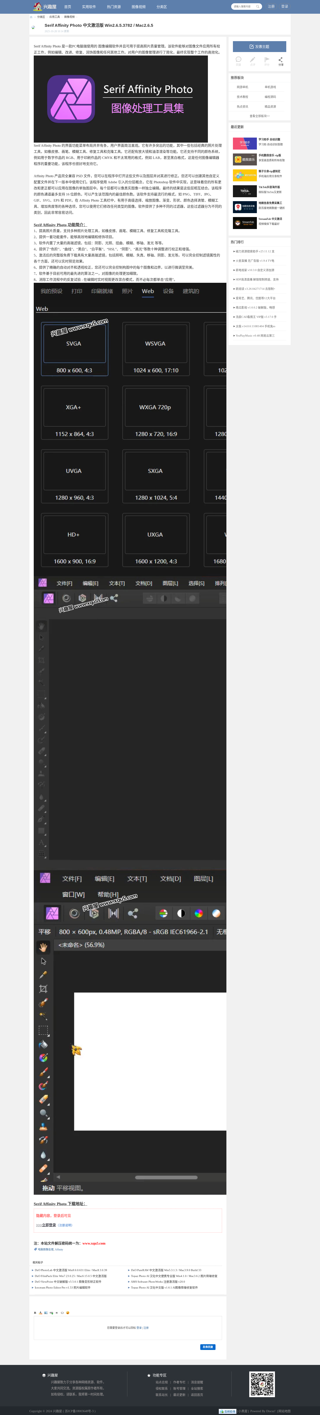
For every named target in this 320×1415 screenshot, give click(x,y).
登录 (284, 6)
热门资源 (114, 7)
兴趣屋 (31, 17)
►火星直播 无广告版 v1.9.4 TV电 (253, 260)
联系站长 (162, 1394)
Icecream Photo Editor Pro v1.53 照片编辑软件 (63, 1287)
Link (51, 1313)
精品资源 (270, 106)
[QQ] (227, 1411)
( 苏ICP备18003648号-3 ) (79, 1411)
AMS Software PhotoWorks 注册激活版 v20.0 (158, 1281)
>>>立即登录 (46, 1225)
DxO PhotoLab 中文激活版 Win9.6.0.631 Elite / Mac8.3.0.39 (71, 1270)
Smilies (68, 1313)
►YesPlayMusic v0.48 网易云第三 (254, 335)
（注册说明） (65, 1225)
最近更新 (179, 1394)
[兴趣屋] (44, 6)
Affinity (59, 1249)
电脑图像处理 (46, 1249)
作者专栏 (179, 1382)
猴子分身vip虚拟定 (269, 171)
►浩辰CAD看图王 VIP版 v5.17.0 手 (255, 316)
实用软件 (89, 7)
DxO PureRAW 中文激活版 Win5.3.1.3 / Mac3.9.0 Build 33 (166, 1270)
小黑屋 (243, 1411)
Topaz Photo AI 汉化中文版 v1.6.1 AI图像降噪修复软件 (164, 1287)
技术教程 (242, 96)
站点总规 (162, 1382)
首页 (67, 7)
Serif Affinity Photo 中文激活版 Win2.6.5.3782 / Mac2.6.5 (99, 25)
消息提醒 (197, 1382)
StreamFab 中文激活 (270, 219)
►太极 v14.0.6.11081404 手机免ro (254, 326)
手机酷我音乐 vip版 (270, 155)
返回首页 (197, 1394)
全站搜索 (197, 1388)
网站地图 (284, 1411)
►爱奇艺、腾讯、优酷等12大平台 (254, 298)
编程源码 (270, 96)
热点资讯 (242, 106)
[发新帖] (259, 46)
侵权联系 (162, 1388)
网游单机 (242, 87)
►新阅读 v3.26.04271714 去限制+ (254, 288)
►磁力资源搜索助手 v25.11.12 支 (254, 251)
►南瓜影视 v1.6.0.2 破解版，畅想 (254, 307)
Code (62, 1313)
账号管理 (179, 1388)
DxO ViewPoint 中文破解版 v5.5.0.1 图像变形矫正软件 (68, 1281)
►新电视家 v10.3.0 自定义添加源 (253, 270)
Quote (57, 1313)
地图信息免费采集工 (270, 203)
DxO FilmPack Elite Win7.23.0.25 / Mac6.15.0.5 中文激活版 (71, 1276)
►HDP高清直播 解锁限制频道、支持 (256, 279)
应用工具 (54, 17)
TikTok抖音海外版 (269, 187)
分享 (281, 64)
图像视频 (139, 7)
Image (46, 1313)
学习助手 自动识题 (269, 139)
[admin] (32, 27)
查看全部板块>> (260, 116)
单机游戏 (270, 87)
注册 (271, 6)
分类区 (162, 7)
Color (40, 1313)
